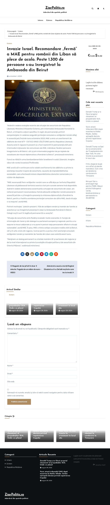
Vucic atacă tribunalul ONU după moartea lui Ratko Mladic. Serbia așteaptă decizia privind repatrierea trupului (94, 134)
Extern (49, 20)
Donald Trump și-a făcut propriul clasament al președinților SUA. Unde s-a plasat (17, 303)
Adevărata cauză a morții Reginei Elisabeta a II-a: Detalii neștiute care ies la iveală (59, 269)
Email (10, 374)
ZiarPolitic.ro (55, 8)
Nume (10, 366)
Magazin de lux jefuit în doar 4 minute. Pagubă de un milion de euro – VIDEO (25, 269)
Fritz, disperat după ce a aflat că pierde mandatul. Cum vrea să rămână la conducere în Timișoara (93, 431)
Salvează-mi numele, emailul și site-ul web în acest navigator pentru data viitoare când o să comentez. (40, 394)
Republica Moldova (63, 20)
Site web (10, 382)
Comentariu (12, 333)
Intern (40, 20)
